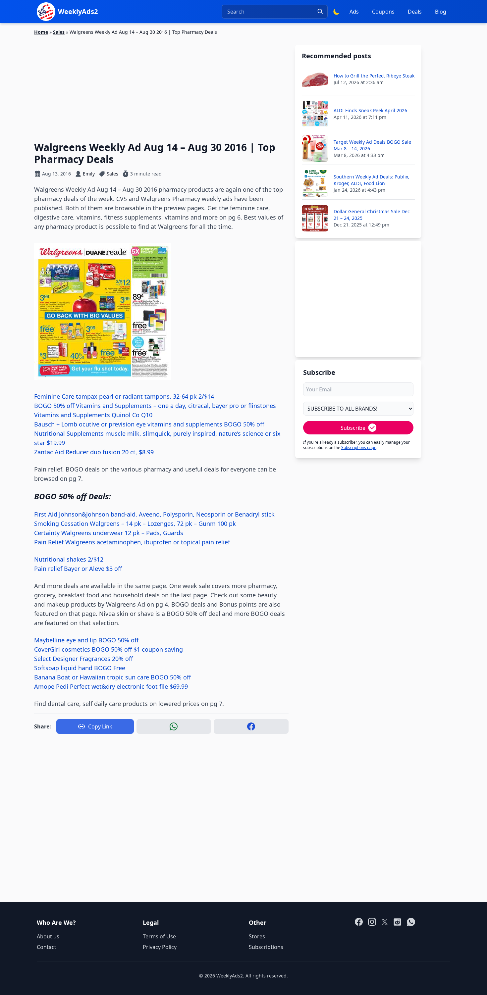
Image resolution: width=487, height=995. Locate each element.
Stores (257, 936)
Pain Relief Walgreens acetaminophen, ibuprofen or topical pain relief (132, 542)
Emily (89, 174)
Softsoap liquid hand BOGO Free (79, 668)
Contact (46, 947)
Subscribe (353, 427)
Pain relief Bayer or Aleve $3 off (78, 568)
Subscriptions (266, 947)
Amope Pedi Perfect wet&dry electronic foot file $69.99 (111, 686)
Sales (59, 32)
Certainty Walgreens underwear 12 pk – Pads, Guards (108, 533)
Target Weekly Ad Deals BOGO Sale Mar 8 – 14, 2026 (372, 145)
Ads (354, 11)
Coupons (383, 11)
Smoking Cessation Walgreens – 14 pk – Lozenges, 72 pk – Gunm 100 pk (135, 523)
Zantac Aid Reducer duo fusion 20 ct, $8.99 (94, 452)
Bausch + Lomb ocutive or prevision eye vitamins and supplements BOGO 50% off (149, 424)
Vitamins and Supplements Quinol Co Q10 (93, 415)
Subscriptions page (358, 447)
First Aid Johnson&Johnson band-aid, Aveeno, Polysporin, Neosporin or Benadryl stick (154, 514)
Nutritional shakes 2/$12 (68, 559)
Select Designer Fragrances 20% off (83, 659)
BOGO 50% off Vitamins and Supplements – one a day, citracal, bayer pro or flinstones (155, 406)
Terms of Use (159, 936)
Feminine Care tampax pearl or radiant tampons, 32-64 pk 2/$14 (124, 396)
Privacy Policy (160, 947)
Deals (415, 11)
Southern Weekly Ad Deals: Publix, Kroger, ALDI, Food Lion (371, 180)
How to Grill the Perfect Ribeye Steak (374, 76)
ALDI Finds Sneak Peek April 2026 (370, 110)
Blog (440, 11)
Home (41, 32)
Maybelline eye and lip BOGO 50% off (86, 640)
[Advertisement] (161, 84)
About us (48, 936)
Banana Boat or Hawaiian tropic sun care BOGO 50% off (112, 677)
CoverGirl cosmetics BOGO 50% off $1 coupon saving (108, 649)
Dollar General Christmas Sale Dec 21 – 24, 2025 (372, 214)
